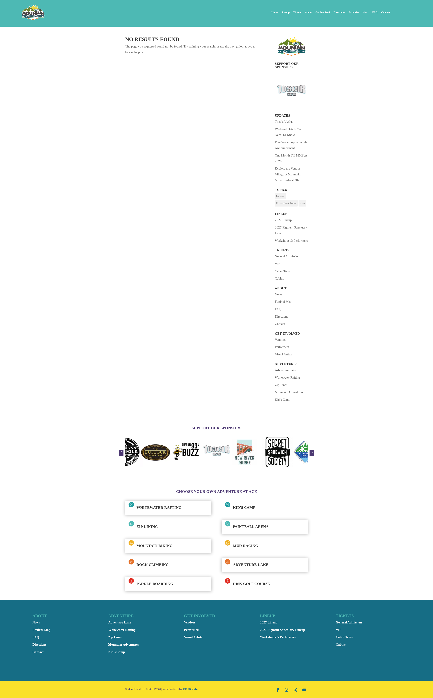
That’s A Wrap (284, 121)
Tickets (297, 12)
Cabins (279, 278)
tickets (302, 203)
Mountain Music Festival (286, 203)
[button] (121, 453)
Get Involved (322, 12)
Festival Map (283, 301)
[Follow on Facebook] (277, 689)
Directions (339, 12)
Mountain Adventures (289, 392)
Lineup (286, 12)
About (308, 12)
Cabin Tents (282, 271)
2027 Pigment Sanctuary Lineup (282, 630)
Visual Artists (283, 354)
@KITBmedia (190, 689)
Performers (282, 347)
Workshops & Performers (291, 240)
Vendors (280, 339)
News (366, 12)
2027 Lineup (283, 220)
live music (280, 196)
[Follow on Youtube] (304, 689)
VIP (277, 264)
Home (274, 12)
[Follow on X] (295, 689)
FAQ (375, 12)
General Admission (287, 256)
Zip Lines (281, 385)
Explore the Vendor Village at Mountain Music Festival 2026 (288, 174)
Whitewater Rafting (287, 377)
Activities (354, 12)
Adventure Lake (285, 370)
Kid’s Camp (282, 399)
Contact (385, 12)
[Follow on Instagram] (286, 689)
